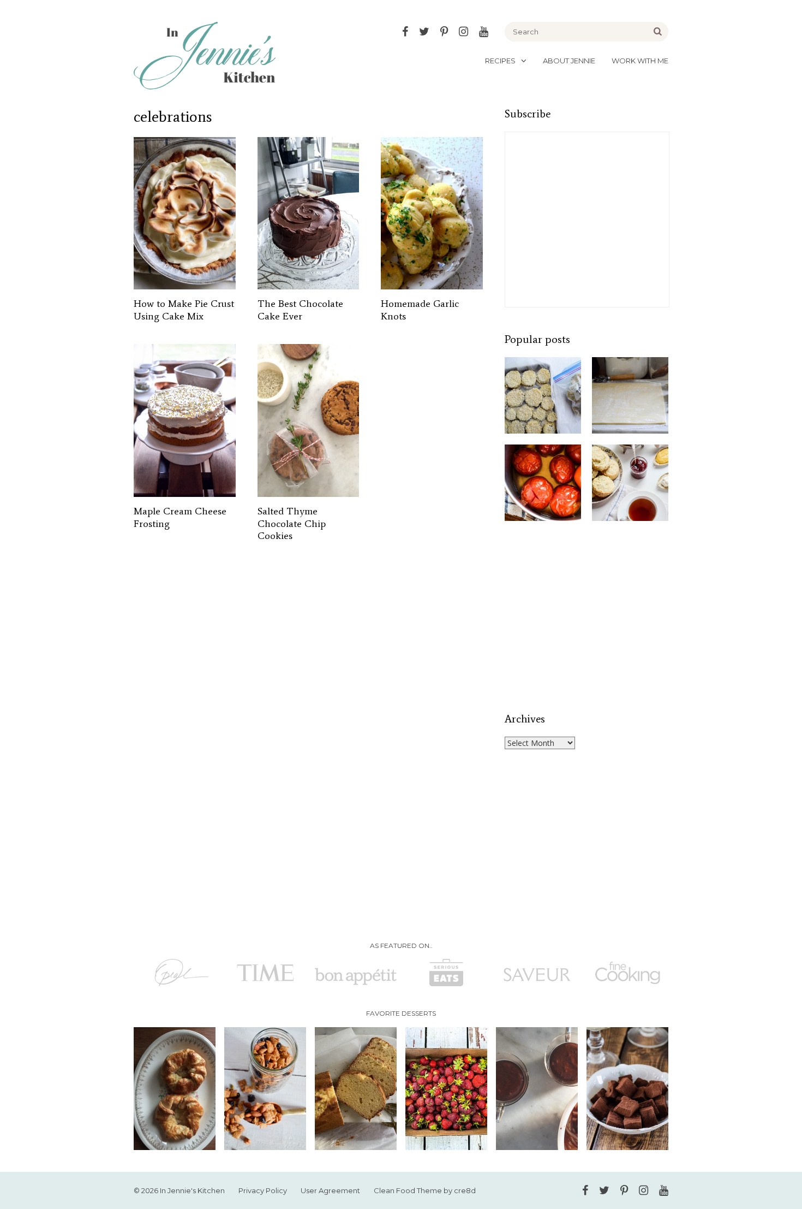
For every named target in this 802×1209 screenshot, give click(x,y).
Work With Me (640, 60)
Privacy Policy (262, 1190)
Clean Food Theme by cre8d (425, 1190)
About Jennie (569, 60)
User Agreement (330, 1190)
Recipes (500, 60)
